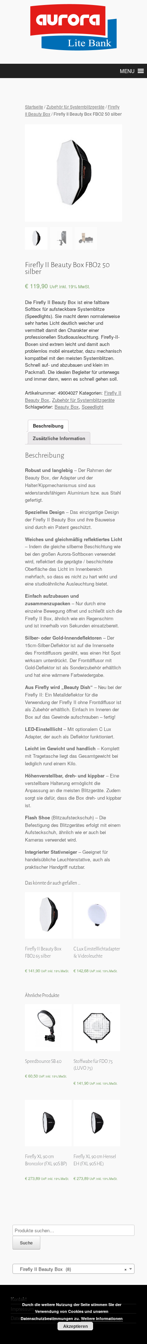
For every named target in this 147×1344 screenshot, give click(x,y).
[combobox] (73, 1269)
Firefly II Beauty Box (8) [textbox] (71, 1269)
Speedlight (92, 406)
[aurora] (73, 27)
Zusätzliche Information (59, 438)
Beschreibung (48, 425)
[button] (127, 71)
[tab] (48, 426)
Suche (26, 1242)
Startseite (34, 106)
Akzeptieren (75, 1326)
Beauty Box (67, 406)
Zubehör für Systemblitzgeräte (75, 106)
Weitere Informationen (102, 1318)
